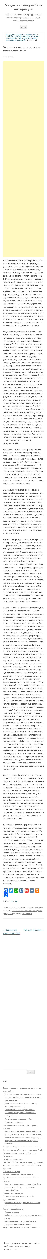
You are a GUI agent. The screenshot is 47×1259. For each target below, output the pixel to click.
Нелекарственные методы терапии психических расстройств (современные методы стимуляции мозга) (23, 1097)
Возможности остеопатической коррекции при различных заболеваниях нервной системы (23, 1140)
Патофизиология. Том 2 (12, 1159)
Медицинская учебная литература (23, 7)
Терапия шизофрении (14, 1122)
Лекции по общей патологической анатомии (22, 1147)
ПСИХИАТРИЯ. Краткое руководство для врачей (23, 1162)
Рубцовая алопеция (34, 930)
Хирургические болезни (13, 1209)
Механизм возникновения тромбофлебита (23, 1184)
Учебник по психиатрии (13, 1193)
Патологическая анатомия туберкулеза (19, 1153)
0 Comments (8, 56)
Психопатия (27, 914)
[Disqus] (23, 967)
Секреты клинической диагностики (18, 1175)
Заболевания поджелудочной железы (21, 1221)
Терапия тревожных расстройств (19, 1119)
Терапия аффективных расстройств (20, 1109)
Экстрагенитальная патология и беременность (23, 1227)
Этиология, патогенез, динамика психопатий (22, 39)
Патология (7, 1156)
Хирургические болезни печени (18, 1224)
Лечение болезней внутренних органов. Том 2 (22, 1150)
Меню (23, 27)
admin (40, 907)
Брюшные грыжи (12, 1212)
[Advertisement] (23, 159)
